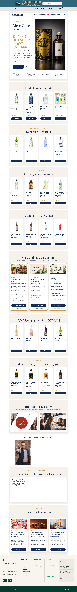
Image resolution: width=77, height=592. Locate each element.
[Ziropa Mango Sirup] (31, 226)
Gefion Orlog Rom (45, 382)
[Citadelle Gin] (46, 141)
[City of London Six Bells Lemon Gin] (46, 184)
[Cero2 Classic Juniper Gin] (31, 98)
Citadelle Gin (43, 150)
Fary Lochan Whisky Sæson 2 (60, 382)
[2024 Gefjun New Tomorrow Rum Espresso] (31, 374)
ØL (35, 8)
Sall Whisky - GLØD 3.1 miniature (16, 382)
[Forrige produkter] (10, 106)
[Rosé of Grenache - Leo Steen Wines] (16, 330)
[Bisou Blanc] (60, 330)
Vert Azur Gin (43, 106)
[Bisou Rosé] (31, 330)
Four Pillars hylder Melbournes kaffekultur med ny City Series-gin (38, 534)
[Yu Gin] (16, 98)
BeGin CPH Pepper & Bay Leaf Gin (60, 150)
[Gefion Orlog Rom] (46, 374)
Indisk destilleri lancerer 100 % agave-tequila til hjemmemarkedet (57, 534)
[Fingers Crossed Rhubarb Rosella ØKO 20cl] (60, 226)
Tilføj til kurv (16, 118)
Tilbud (38, 8)
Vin (24, 8)
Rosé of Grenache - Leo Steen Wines (16, 339)
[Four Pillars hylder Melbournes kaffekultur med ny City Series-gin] (38, 523)
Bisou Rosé (28, 338)
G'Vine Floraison (15, 150)
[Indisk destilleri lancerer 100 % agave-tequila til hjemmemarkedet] (58, 523)
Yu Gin (12, 106)
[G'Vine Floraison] (16, 141)
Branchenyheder (50, 8)
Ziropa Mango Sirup (31, 234)
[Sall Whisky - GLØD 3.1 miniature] (16, 374)
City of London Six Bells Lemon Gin (45, 192)
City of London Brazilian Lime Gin (59, 192)
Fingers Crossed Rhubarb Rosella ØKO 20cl (59, 236)
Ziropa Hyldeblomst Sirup (16, 235)
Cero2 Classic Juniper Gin (29, 107)
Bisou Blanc (58, 338)
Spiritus (20, 8)
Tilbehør (43, 8)
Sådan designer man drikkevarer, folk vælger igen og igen (18, 534)
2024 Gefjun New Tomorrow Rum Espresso (30, 383)
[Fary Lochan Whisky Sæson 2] (60, 374)
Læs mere (27, 66)
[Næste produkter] (67, 106)
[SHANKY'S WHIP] (31, 184)
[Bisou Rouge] (46, 330)
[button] (16, 9)
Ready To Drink (30, 8)
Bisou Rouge (43, 338)
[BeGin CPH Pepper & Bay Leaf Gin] (60, 141)
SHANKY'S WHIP (30, 192)
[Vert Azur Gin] (46, 98)
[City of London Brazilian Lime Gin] (60, 184)
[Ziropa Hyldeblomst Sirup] (16, 226)
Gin (15, 8)
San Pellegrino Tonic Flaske (45, 235)
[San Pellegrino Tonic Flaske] (46, 226)
